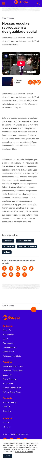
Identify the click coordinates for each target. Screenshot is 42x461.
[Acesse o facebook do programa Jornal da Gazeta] (4, 268)
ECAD (5, 339)
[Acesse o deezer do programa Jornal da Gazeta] (18, 274)
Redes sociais (8, 335)
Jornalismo (9, 246)
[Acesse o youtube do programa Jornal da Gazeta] (24, 268)
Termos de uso (8, 352)
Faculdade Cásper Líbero (13, 371)
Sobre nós (7, 330)
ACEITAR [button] (8, 456)
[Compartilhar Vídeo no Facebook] (30, 82)
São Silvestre (8, 383)
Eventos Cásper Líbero (12, 388)
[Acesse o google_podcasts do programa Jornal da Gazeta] (24, 274)
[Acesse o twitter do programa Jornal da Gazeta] (11, 268)
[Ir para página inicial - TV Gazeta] (21, 317)
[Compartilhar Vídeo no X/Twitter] (34, 82)
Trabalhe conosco (10, 347)
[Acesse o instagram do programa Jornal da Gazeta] (18, 268)
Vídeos (7, 252)
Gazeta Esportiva (9, 379)
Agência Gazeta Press (11, 392)
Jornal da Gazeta (18, 82)
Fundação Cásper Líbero (13, 366)
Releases (6, 427)
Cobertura (7, 411)
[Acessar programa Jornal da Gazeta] (7, 81)
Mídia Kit (6, 407)
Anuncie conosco (9, 402)
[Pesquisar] (38, 3)
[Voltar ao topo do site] (33, 309)
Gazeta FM (7, 375)
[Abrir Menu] (3, 3)
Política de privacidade (12, 356)
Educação (8, 241)
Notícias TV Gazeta (27, 246)
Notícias (6, 423)
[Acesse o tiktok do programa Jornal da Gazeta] (31, 268)
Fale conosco (8, 343)
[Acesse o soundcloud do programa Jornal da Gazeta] (4, 274)
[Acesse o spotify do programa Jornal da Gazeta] (11, 274)
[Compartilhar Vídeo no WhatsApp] (38, 82)
